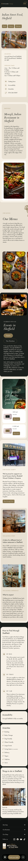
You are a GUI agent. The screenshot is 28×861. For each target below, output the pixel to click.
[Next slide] (25, 797)
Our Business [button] (6, 830)
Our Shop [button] (5, 834)
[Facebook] (18, 839)
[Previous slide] (2, 797)
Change (11, 3)
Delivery (18, 26)
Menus (11, 26)
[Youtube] (21, 839)
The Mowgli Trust (8, 501)
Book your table (14, 857)
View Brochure (10, 341)
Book (4, 26)
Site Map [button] (5, 825)
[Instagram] (14, 839)
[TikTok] (24, 839)
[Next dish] (24, 180)
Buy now (16, 419)
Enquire (8, 335)
